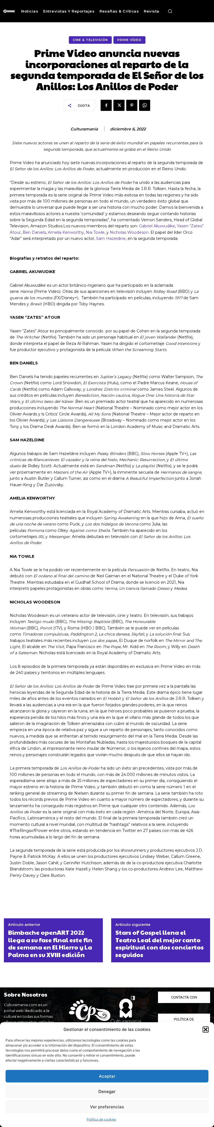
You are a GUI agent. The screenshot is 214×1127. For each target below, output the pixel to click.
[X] (119, 105)
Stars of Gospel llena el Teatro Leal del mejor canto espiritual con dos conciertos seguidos (159, 943)
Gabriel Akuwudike (157, 225)
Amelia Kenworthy (66, 232)
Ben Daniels (34, 232)
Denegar (107, 1091)
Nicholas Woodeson (129, 232)
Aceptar (107, 1076)
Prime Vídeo (129, 40)
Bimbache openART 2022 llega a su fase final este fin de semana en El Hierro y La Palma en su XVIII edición (50, 943)
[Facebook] (106, 105)
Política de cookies (101, 1119)
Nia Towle (95, 232)
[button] (205, 1029)
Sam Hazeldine (111, 238)
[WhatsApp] (144, 105)
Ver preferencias (107, 1106)
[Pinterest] (131, 105)
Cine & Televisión (90, 40)
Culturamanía (84, 129)
